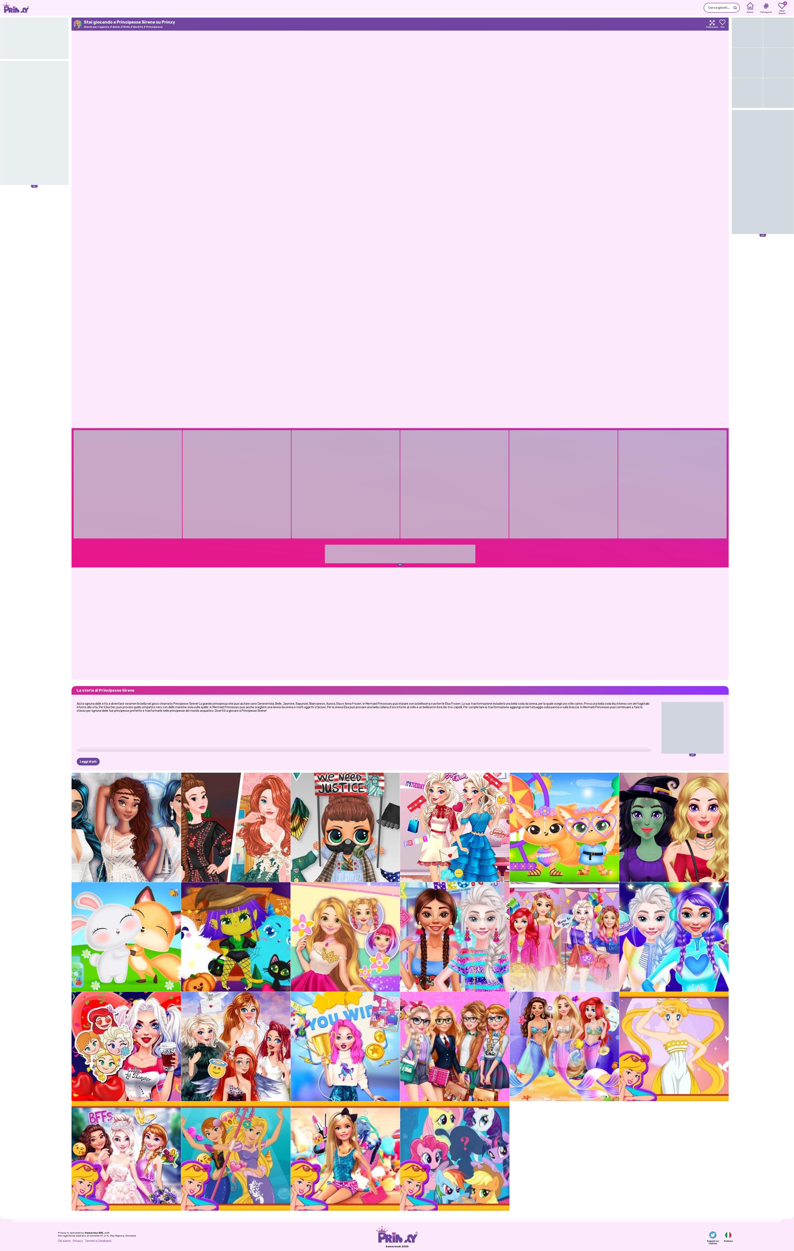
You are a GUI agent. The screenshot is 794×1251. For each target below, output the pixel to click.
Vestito (138, 26)
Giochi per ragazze (96, 26)
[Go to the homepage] (14, 8)
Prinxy (62, 1232)
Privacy (78, 1241)
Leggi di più (88, 761)
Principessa (154, 26)
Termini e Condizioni (98, 1241)
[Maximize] (712, 24)
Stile (126, 26)
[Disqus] (400, 623)
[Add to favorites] (722, 24)
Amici (116, 26)
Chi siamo (64, 1241)
